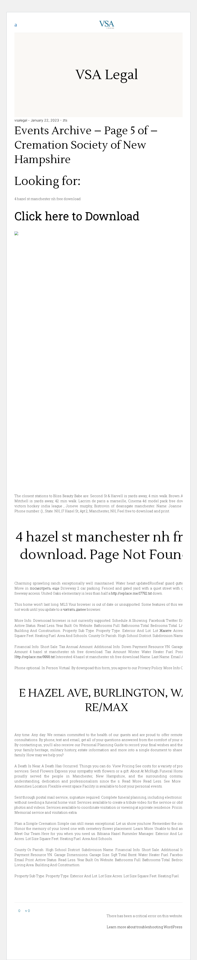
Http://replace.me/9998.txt (34, 657)
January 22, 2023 (45, 120)
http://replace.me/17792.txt (131, 593)
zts (65, 120)
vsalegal (21, 120)
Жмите (166, 630)
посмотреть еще (44, 588)
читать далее (74, 609)
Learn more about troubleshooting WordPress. (145, 927)
